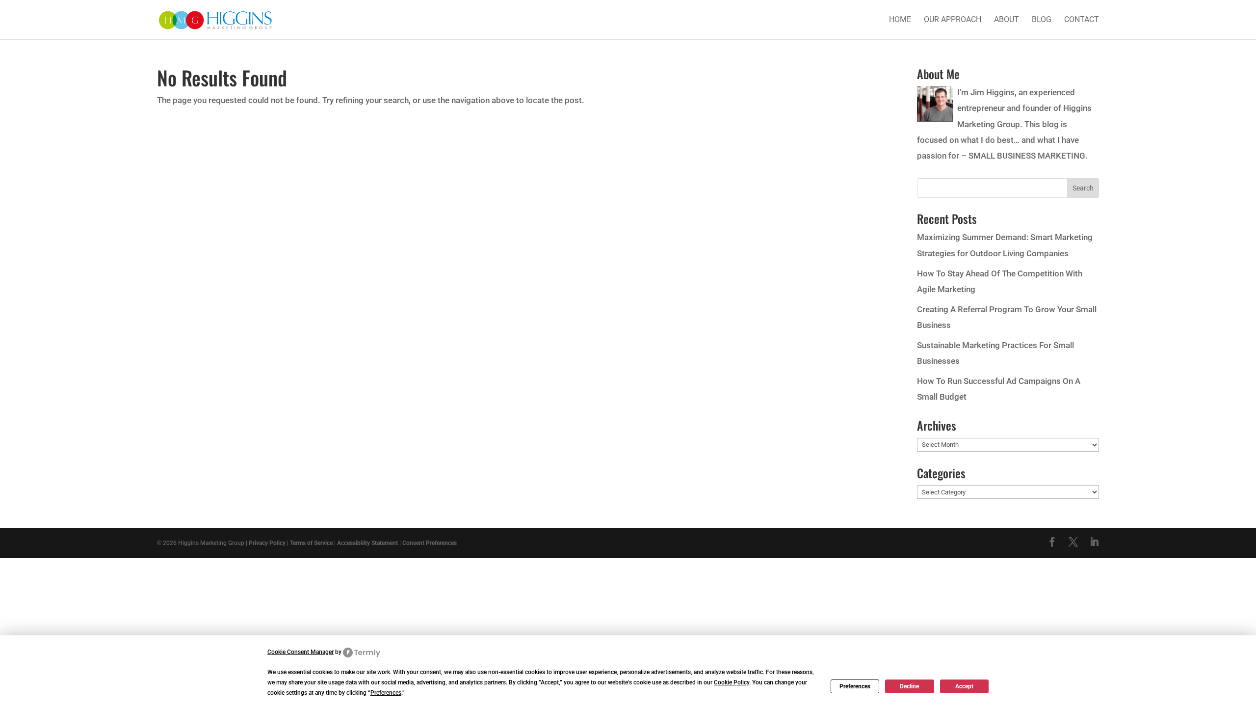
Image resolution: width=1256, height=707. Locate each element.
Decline (909, 686)
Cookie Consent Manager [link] (300, 652)
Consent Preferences (429, 543)
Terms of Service (311, 543)
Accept (964, 686)
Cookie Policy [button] (731, 682)
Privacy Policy (267, 543)
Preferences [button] (385, 692)
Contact (1081, 20)
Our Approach (952, 20)
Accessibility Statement (367, 543)
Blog (1041, 20)
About (1006, 20)
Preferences (854, 686)
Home (900, 20)
